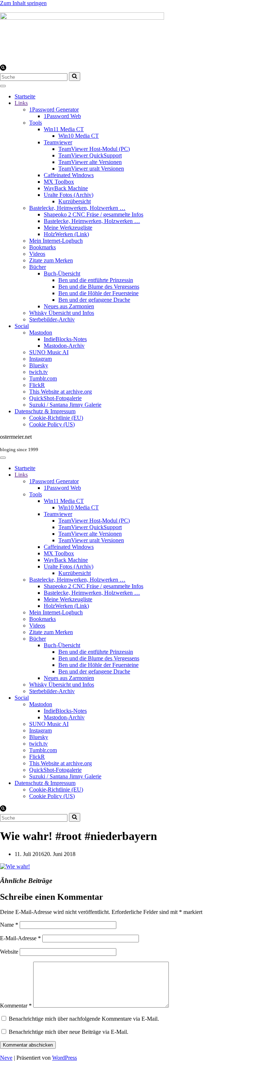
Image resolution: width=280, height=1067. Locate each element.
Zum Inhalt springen (23, 3)
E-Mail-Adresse (20, 938)
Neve (6, 1058)
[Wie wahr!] (15, 866)
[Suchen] (3, 69)
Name (9, 925)
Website (9, 952)
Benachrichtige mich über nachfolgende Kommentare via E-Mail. (84, 1019)
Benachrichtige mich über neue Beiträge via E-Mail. (68, 1032)
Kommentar (16, 1005)
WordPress (64, 1058)
